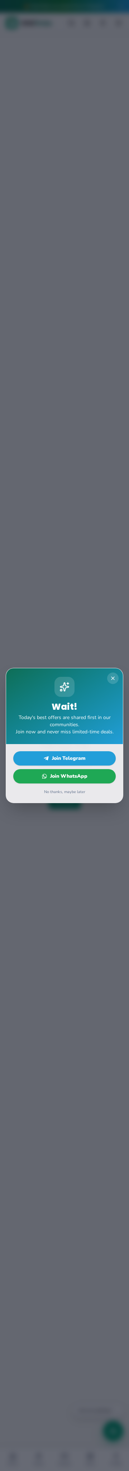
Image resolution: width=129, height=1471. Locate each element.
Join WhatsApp (68, 776)
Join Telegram (69, 758)
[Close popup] (113, 678)
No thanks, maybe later (64, 792)
